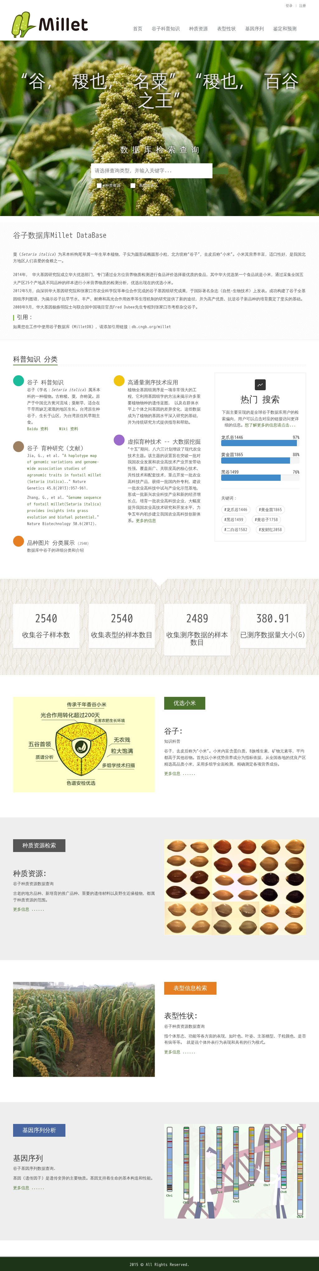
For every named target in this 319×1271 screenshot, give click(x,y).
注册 (302, 5)
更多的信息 (146, 520)
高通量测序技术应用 (153, 382)
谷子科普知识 (166, 29)
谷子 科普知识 (45, 382)
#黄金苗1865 (270, 509)
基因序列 (254, 29)
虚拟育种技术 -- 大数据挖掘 (164, 441)
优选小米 (185, 703)
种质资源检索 (39, 845)
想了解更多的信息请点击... (270, 425)
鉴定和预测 (285, 29)
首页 (137, 29)
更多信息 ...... (180, 773)
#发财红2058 (270, 529)
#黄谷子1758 (266, 519)
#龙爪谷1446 (235, 509)
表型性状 (226, 29)
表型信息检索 (190, 988)
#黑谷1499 (233, 519)
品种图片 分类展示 (51, 542)
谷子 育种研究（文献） (56, 448)
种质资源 (198, 29)
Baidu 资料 (38, 428)
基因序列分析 (39, 1130)
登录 (290, 5)
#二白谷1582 (235, 529)
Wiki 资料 (68, 428)
